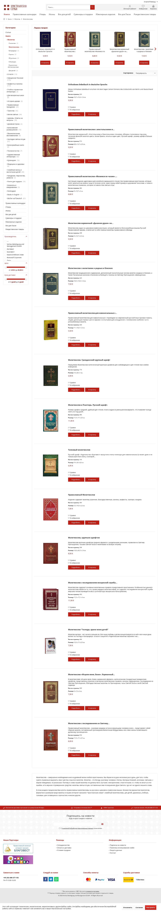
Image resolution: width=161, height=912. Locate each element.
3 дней (13, 282)
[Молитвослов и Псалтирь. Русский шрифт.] (50, 420)
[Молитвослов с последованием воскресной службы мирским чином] (50, 599)
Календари (11, 191)
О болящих (12, 62)
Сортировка (128, 73)
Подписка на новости (118, 845)
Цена (6, 263)
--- (8, 241)
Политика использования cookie (122, 848)
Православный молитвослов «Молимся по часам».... (95, 50)
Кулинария (13, 160)
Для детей (12, 70)
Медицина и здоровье (15, 165)
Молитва (11, 40)
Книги (8, 36)
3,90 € (13, 270)
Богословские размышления (14, 129)
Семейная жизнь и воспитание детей (15, 171)
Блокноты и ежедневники (13, 186)
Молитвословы (15, 47)
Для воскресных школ (15, 96)
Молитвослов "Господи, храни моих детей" (88, 629)
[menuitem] (150, 1)
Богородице (13, 51)
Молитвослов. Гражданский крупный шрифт (89, 360)
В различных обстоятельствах (13, 66)
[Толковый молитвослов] (50, 465)
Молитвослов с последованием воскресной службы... (92, 583)
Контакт (113, 853)
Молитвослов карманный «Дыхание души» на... (119, 50)
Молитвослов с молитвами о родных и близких (144, 50)
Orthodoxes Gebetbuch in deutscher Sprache (45, 50)
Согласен (139, 907)
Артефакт (10, 249)
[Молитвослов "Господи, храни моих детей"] (50, 645)
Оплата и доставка (64, 848)
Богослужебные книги (15, 146)
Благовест (10, 252)
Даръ (9, 260)
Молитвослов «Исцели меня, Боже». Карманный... (91, 674)
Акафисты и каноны (14, 85)
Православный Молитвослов (81, 495)
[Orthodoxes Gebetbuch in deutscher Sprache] (45, 39)
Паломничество (14, 151)
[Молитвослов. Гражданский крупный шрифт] (50, 375)
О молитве (13, 43)
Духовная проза (14, 124)
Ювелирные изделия (14, 222)
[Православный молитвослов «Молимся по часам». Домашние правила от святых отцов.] (94, 39)
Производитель (10, 236)
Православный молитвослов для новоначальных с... (92, 313)
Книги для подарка (16, 181)
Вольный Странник (14, 257)
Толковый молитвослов (79, 450)
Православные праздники (13, 106)
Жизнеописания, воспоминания (13, 134)
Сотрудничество (63, 845)
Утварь (8, 207)
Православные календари (15, 203)
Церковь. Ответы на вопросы (15, 119)
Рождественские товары (15, 229)
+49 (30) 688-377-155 (151, 808)
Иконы (8, 211)
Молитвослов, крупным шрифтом (84, 538)
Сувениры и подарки (13, 218)
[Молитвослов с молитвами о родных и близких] (144, 39)
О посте (12, 74)
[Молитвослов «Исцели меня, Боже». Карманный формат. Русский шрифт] (50, 692)
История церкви (14, 101)
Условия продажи (64, 850)
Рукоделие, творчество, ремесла (16, 177)
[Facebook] (45, 879)
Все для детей (11, 214)
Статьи (8, 32)
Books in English (14, 195)
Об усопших (13, 58)
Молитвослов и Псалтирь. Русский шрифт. (88, 405)
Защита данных (116, 850)
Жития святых (14, 114)
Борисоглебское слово (15, 255)
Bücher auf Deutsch (16, 198)
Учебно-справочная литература (15, 91)
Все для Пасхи (11, 226)
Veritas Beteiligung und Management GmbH (15, 245)
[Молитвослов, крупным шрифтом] (50, 553)
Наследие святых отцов (16, 140)
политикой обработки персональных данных (77, 828)
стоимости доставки (92, 891)
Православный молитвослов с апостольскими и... (70, 50)
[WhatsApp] (56, 879)
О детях (12, 54)
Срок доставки (9, 275)
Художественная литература (13, 156)
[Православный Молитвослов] (50, 509)
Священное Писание (15, 79)
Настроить (150, 907)
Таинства (12, 111)
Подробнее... (76, 114)
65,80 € (20, 270)
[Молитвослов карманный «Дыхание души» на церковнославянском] (119, 39)
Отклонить (127, 907)
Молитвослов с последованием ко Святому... (89, 723)
